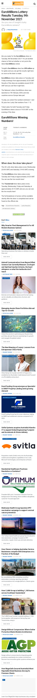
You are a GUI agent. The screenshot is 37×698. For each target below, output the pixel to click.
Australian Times (8, 274)
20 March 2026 (19, 634)
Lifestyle (6, 278)
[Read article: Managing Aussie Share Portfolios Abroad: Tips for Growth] (18, 323)
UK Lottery (18, 8)
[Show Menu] (2, 3)
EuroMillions (25, 8)
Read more (7, 256)
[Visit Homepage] (18, 3)
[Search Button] (35, 3)
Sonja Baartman (12, 29)
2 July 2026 (18, 313)
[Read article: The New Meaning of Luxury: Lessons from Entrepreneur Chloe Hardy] (18, 363)
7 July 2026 (17, 274)
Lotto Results (10, 8)
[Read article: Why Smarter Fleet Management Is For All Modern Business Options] (18, 241)
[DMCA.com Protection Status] (18, 214)
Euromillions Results (12, 205)
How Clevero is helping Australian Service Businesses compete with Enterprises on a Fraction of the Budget (17, 551)
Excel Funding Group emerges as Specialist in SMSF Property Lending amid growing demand (18, 388)
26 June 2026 (17, 393)
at (4, 317)
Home (3, 8)
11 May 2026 (17, 434)
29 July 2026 (18, 230)
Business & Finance (9, 356)
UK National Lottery (8, 208)
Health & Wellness (9, 519)
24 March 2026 (18, 595)
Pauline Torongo (7, 352)
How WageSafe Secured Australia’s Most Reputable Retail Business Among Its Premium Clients (17, 671)
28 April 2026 (17, 515)
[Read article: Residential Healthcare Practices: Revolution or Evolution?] (18, 484)
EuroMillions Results (19, 137)
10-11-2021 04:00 (25, 29)
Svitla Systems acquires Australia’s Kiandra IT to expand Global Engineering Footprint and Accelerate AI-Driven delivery (18, 430)
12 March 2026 (19, 675)
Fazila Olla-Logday (8, 230)
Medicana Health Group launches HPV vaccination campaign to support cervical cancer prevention (17, 510)
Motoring (6, 234)
